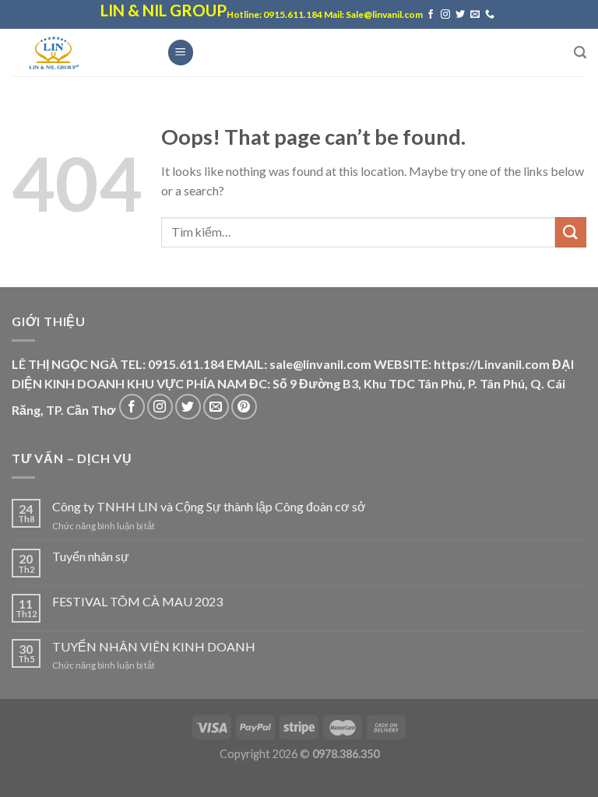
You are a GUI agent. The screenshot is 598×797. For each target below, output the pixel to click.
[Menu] (180, 52)
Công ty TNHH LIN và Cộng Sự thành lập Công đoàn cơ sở (209, 506)
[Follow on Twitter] (460, 14)
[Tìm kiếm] (580, 52)
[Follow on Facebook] (430, 14)
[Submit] (570, 232)
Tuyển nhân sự (90, 556)
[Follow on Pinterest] (244, 407)
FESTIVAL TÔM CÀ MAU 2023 (137, 601)
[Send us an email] (475, 14)
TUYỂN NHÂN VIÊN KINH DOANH (153, 646)
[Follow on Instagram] (445, 14)
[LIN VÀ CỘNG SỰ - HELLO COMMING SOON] (77, 52)
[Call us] (489, 14)
